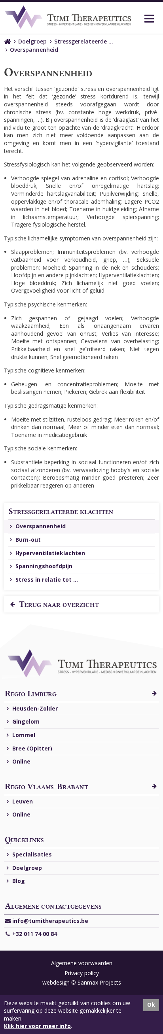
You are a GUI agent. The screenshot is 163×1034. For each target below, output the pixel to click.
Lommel (23, 735)
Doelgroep (32, 41)
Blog (18, 881)
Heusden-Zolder (34, 708)
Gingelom (25, 721)
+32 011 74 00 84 (34, 934)
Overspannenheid (34, 49)
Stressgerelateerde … (83, 41)
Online (20, 761)
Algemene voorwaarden (81, 963)
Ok (151, 1004)
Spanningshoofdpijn (43, 566)
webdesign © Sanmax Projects (81, 982)
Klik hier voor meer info (37, 1026)
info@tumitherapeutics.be (49, 920)
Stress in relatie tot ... (46, 579)
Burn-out (27, 539)
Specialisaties (31, 854)
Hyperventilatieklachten (49, 553)
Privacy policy (81, 973)
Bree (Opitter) (31, 748)
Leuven (22, 801)
